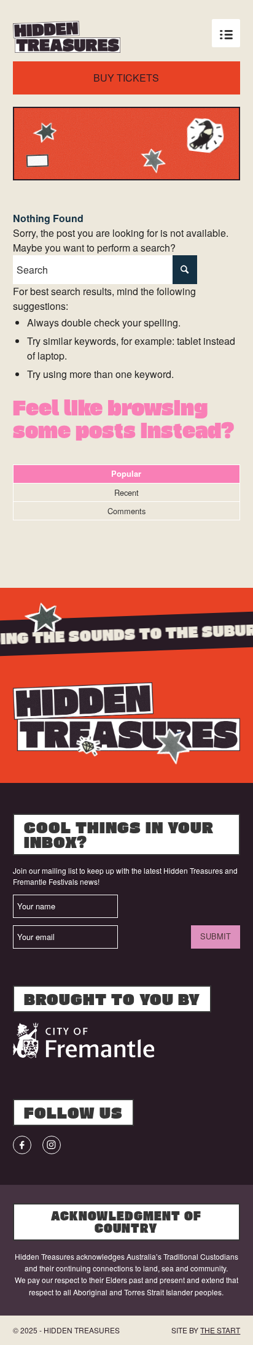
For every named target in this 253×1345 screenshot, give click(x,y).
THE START (220, 1330)
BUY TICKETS (126, 78)
